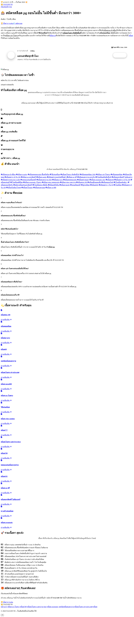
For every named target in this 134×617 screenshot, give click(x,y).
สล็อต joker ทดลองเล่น (51, 182)
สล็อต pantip (42, 177)
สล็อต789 (23, 607)
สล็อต (131, 35)
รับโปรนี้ (121, 55)
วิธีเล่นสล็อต (55, 174)
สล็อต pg (53, 35)
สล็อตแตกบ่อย (40, 187)
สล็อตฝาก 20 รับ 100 (13, 177)
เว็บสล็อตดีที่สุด (17, 182)
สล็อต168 (110, 180)
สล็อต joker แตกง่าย (68, 182)
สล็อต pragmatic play (98, 180)
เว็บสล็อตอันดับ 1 (121, 182)
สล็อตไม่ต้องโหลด (14, 187)
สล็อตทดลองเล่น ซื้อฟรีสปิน (39, 174)
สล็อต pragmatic (52, 607)
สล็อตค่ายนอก (84, 180)
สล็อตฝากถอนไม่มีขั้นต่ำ (57, 177)
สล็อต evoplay (22, 174)
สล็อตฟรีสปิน (54, 185)
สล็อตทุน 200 (82, 182)
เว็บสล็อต (118, 185)
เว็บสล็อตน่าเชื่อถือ (41, 185)
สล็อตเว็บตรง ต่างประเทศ (83, 607)
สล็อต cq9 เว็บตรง (103, 174)
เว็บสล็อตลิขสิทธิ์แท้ (104, 177)
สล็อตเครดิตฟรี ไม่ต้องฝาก (122, 177)
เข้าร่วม (9, 7)
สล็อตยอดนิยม (117, 174)
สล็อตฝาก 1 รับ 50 (106, 185)
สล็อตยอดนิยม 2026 (88, 174)
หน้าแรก (4, 607)
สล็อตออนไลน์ (108, 182)
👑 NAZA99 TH (7, 4)
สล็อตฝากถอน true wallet (11, 180)
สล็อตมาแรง (58, 180)
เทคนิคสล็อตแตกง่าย (66, 607)
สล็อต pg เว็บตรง (14, 607)
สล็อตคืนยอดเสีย (95, 182)
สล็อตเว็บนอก (28, 187)
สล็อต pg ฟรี (72, 177)
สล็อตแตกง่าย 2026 (45, 180)
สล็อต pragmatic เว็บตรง (33, 182)
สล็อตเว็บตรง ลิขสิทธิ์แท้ (70, 174)
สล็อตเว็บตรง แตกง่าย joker (37, 607)
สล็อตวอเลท (65, 185)
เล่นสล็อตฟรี (76, 185)
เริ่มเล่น (3, 7)
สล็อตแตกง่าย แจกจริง (87, 177)
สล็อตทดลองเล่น (71, 180)
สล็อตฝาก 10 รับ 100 (123, 180)
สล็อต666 (95, 185)
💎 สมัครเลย (17, 23)
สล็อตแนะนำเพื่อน (9, 174)
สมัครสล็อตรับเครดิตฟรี (23, 185)
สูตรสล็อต (86, 185)
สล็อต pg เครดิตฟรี (29, 177)
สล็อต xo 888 (51, 187)
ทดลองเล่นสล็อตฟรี (29, 180)
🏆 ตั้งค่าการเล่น (7, 23)
